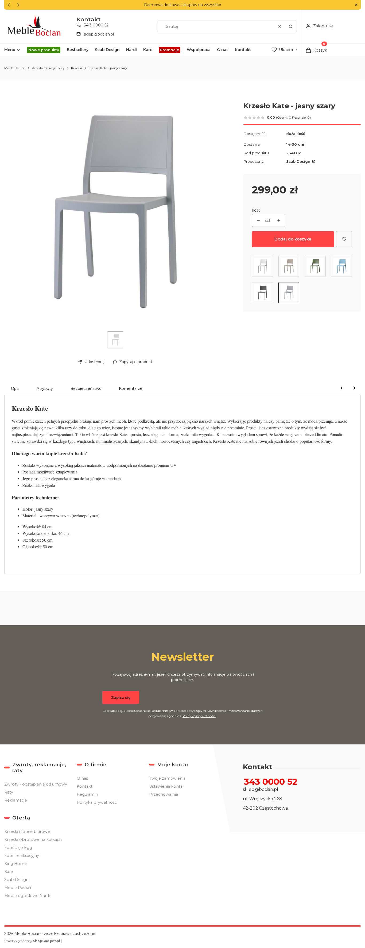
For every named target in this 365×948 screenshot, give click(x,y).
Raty (8, 792)
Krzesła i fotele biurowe (27, 831)
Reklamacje (15, 800)
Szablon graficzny (32, 941)
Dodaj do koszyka (292, 239)
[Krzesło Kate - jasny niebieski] (341, 266)
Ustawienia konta (166, 786)
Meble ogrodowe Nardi (27, 895)
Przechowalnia (163, 794)
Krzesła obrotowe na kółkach (33, 839)
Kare (8, 871)
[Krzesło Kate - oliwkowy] (315, 266)
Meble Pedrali (17, 887)
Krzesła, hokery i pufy (48, 68)
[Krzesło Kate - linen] (262, 266)
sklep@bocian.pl (99, 34)
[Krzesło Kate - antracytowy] (262, 292)
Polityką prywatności (199, 716)
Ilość (256, 210)
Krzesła (76, 68)
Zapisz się (120, 697)
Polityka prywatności (97, 802)
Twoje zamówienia (167, 778)
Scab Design (298, 161)
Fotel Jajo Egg (18, 847)
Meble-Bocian (14, 68)
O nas (82, 778)
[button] (356, 5)
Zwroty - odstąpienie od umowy (35, 784)
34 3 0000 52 (96, 25)
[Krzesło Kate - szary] (289, 266)
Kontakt (84, 786)
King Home (15, 863)
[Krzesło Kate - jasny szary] (289, 292)
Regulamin (159, 711)
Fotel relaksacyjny (21, 855)
